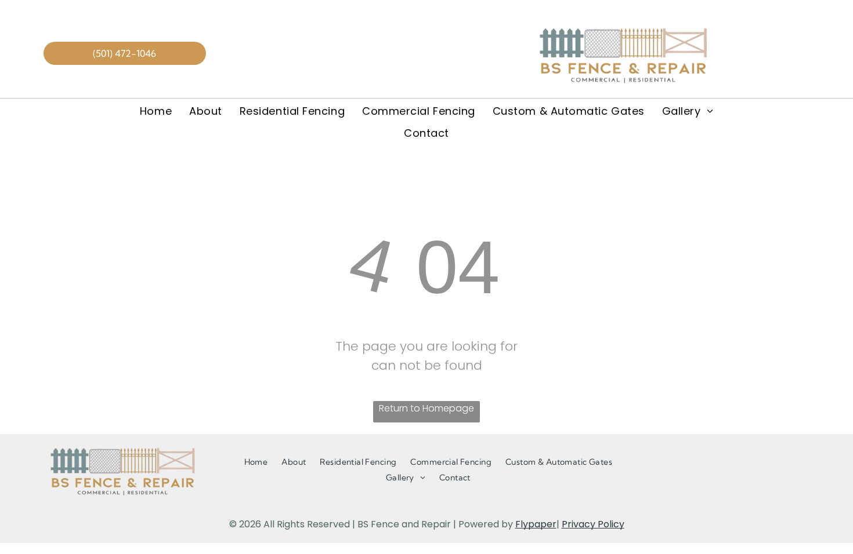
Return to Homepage (426, 408)
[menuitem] (155, 111)
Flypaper (535, 524)
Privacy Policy (593, 524)
